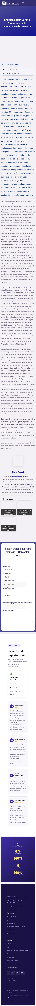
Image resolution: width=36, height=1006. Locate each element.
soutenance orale (9, 87)
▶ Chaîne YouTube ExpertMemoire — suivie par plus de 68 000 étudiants (18, 979)
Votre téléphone (8, 581)
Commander (10, 957)
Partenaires (10, 933)
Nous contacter (12, 625)
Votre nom (6, 566)
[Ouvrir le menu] (23, 3)
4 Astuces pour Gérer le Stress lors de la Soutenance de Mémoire (17, 23)
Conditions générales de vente (16, 926)
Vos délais (6, 595)
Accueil (9, 944)
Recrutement (10, 930)
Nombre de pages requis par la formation (17, 603)
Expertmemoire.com (19, 476)
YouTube (27, 484)
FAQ (8, 954)
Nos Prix (9, 947)
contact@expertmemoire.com (16, 906)
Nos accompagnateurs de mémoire (17, 950)
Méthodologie (11, 923)
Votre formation (8, 588)
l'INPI (8, 997)
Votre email (7, 573)
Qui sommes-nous (12, 920)
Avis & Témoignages (13, 960)
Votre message (8, 610)
